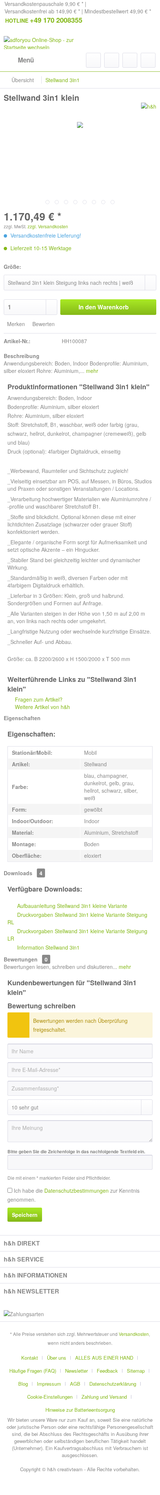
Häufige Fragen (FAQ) (32, 1370)
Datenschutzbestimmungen (76, 1190)
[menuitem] (19, 60)
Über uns (56, 1357)
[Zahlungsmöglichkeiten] (80, 1313)
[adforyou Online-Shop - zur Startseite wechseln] (42, 42)
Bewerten (43, 324)
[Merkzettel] (111, 60)
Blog (23, 1383)
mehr (91, 370)
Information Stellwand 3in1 (48, 947)
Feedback (107, 1370)
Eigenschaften (22, 718)
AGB (75, 1383)
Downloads (18, 873)
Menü (26, 59)
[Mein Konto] (129, 60)
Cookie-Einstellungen (50, 1396)
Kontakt (29, 1357)
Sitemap (136, 1370)
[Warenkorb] (148, 60)
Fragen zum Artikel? (38, 699)
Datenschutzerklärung (112, 1383)
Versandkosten (134, 1334)
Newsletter (76, 1370)
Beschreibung (21, 356)
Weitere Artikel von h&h (41, 707)
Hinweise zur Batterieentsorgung (80, 1409)
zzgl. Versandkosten (48, 226)
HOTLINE (43, 20)
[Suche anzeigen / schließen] (93, 60)
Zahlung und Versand (104, 1396)
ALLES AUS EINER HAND (104, 1357)
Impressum (49, 1383)
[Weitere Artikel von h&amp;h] (148, 109)
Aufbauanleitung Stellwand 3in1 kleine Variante (71, 905)
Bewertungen (21, 959)
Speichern (25, 1214)
